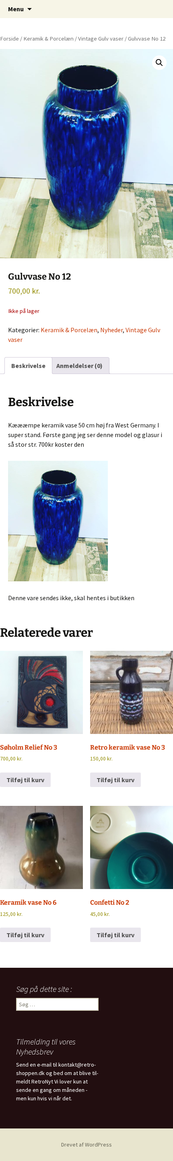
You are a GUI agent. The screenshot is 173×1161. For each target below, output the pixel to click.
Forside (9, 38)
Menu (16, 9)
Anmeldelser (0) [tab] (79, 366)
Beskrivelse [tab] (28, 366)
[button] (159, 62)
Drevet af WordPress (86, 1144)
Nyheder (111, 330)
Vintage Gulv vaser (101, 38)
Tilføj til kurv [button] (25, 780)
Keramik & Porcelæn (48, 38)
